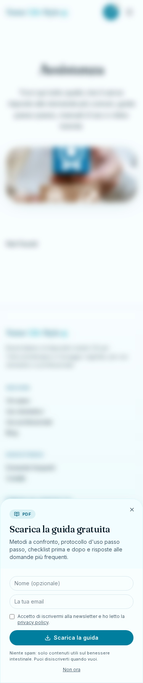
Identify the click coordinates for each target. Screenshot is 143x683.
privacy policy (33, 622)
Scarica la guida (76, 637)
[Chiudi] (132, 510)
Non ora (71, 669)
